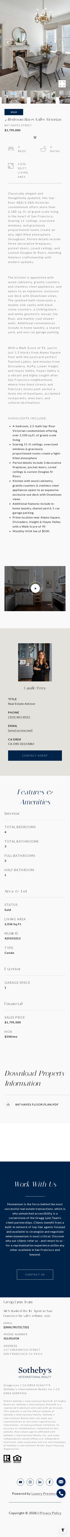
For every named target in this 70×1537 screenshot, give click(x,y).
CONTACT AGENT (35, 755)
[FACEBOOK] (49, 1482)
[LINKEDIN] (39, 1482)
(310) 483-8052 (19, 717)
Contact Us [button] (35, 1274)
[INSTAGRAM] (30, 1482)
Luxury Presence (44, 1493)
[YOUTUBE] (20, 1482)
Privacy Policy (50, 1513)
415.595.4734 (11, 1338)
